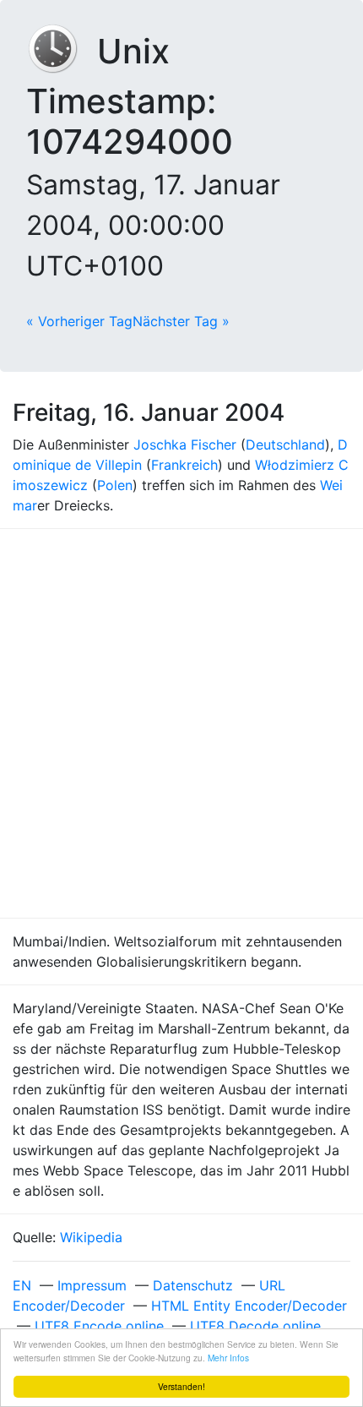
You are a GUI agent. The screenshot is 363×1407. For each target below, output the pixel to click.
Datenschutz (193, 1285)
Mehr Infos (228, 1357)
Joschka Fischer (184, 444)
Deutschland (285, 444)
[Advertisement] (181, 723)
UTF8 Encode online (99, 1325)
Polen (115, 485)
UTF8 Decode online (255, 1325)
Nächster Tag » (181, 321)
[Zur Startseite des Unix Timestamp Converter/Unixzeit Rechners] (61, 51)
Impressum (92, 1285)
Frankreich (184, 464)
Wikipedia (91, 1237)
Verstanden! (181, 1386)
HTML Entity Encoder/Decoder (249, 1305)
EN (22, 1285)
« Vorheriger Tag (79, 321)
